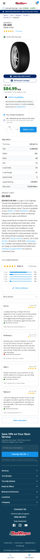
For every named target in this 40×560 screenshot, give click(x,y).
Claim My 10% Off (19, 454)
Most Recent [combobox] (8, 297)
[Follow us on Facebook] (14, 525)
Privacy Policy (28, 460)
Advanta (18, 15)
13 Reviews (18, 31)
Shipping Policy (29, 543)
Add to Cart (28, 129)
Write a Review (21, 288)
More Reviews (20, 420)
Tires (11, 15)
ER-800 (25, 15)
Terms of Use (19, 543)
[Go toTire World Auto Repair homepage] (21, 3)
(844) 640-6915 (20, 517)
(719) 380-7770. (20, 107)
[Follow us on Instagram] (20, 525)
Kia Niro (5, 241)
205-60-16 (6, 18)
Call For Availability (16, 97)
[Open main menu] (4, 3)
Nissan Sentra (16, 238)
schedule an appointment (12, 249)
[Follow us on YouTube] (26, 525)
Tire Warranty (20, 546)
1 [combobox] (10, 129)
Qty (10, 127)
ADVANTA (24, 211)
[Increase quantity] (17, 129)
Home (5, 15)
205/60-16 (11, 211)
